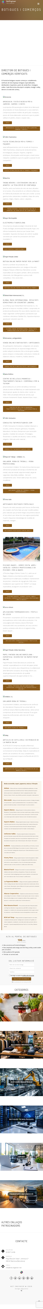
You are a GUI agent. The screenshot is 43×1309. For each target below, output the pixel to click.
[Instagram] (27, 1278)
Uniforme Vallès (10, 834)
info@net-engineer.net (14, 1268)
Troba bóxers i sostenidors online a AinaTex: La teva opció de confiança (21, 209)
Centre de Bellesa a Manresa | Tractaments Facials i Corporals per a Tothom (21, 409)
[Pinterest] (23, 1278)
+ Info (7, 122)
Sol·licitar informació (21, 979)
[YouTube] (31, 1278)
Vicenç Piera (8, 858)
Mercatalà (8, 800)
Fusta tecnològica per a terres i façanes (21, 170)
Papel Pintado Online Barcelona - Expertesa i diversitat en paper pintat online (21, 687)
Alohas (6, 788)
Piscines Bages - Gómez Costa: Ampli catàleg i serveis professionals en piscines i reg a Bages (21, 598)
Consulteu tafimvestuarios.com (17, 449)
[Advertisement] (21, 42)
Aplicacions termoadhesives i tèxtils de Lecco (21, 641)
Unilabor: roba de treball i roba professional (21, 491)
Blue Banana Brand (11, 905)
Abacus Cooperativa (11, 893)
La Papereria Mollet (11, 881)
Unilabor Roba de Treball (14, 727)
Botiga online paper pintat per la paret (20, 287)
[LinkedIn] (19, 1278)
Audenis (7, 846)
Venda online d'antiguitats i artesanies (20, 366)
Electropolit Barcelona (14, 249)
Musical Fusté (9, 869)
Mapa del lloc (24, 1288)
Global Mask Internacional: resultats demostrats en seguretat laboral (21, 329)
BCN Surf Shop (9, 917)
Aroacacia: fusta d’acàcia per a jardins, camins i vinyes (21, 128)
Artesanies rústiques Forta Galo (17, 530)
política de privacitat (28, 975)
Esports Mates (9, 810)
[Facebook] (11, 1278)
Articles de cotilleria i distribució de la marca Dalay (21, 769)
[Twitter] (15, 1278)
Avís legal (17, 1288)
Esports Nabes (9, 822)
